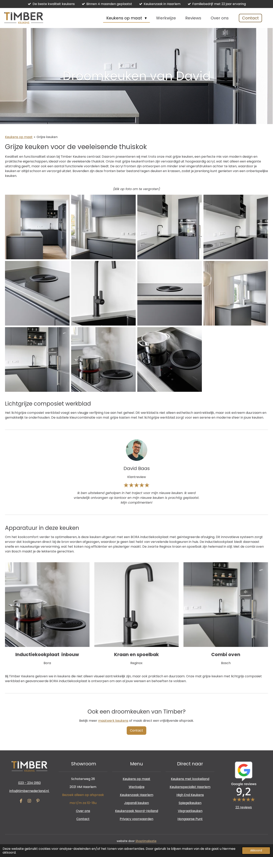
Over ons (83, 811)
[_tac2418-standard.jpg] (169, 359)
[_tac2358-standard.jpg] (37, 293)
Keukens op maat (19, 137)
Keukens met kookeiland (190, 779)
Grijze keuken (47, 137)
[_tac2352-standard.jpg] (169, 227)
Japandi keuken (136, 803)
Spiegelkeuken (190, 803)
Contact (83, 819)
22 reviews (243, 807)
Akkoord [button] (256, 850)
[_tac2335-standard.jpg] (37, 227)
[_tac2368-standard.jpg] (169, 293)
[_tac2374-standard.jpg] (236, 293)
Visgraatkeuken (190, 811)
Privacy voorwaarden (136, 819)
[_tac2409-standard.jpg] (103, 359)
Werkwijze (136, 787)
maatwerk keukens (113, 720)
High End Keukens (190, 795)
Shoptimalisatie (146, 841)
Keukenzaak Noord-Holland (136, 811)
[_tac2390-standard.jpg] (37, 359)
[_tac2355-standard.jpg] (236, 227)
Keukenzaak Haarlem (136, 795)
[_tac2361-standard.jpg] (103, 293)
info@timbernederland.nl (29, 791)
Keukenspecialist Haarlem (190, 787)
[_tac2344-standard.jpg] (103, 227)
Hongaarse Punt (190, 819)
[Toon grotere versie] (47, 604)
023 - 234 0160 (29, 783)
